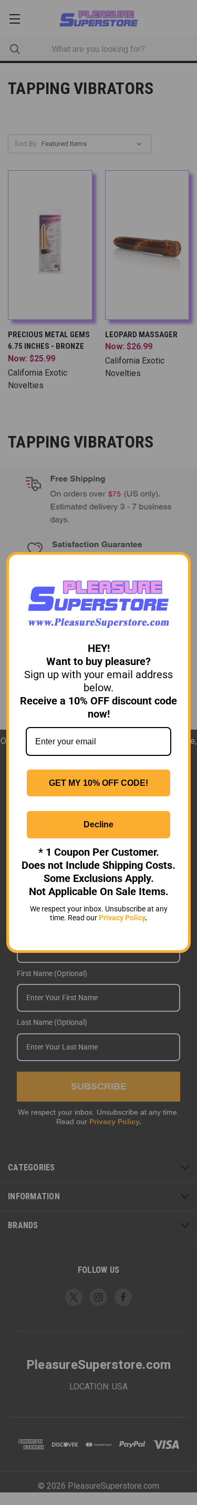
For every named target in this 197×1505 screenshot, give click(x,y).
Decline (98, 824)
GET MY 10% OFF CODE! (98, 783)
